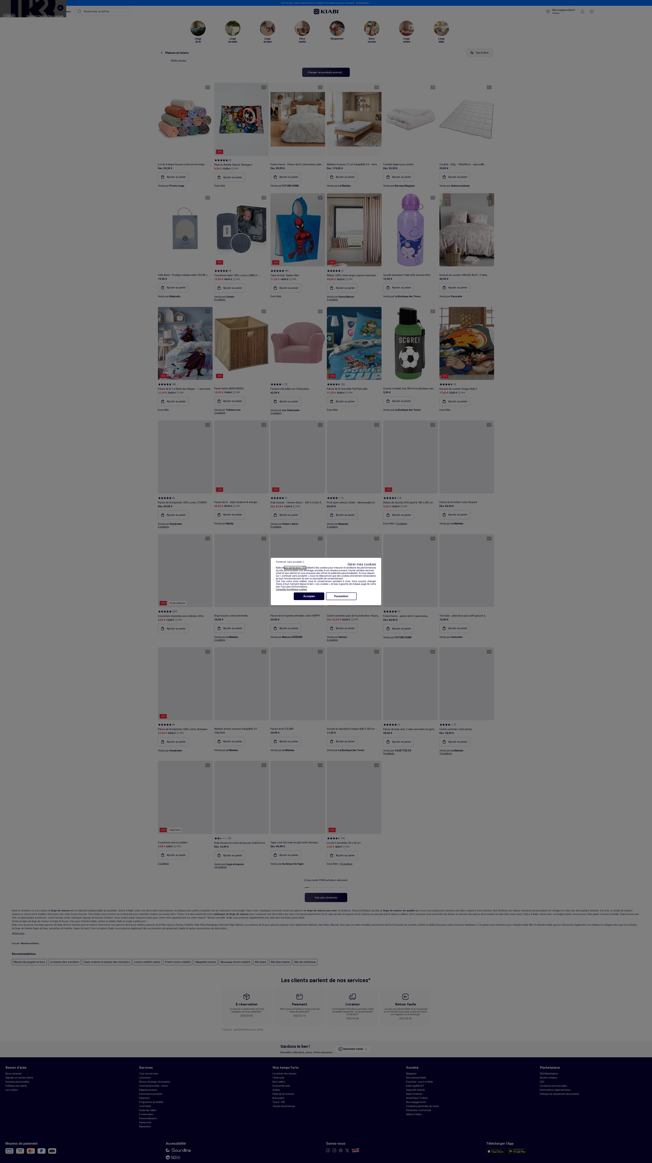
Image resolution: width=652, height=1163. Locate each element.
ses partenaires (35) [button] (295, 567)
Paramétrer (341, 596)
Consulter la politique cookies (291, 589)
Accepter (309, 596)
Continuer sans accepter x (290, 561)
